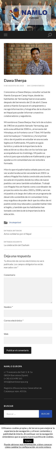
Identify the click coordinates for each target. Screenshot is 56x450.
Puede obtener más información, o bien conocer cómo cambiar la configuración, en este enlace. (28, 445)
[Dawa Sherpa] (28, 59)
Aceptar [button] (28, 441)
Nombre (8, 307)
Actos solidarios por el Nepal (17, 232)
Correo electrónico (14, 320)
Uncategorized (15, 222)
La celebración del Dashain (16, 243)
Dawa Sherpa (15, 80)
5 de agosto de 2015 (14, 86)
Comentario (9, 275)
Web (6, 334)
